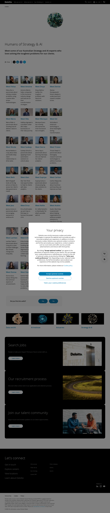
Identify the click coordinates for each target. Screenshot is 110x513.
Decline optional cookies (55, 278)
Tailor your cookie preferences (55, 283)
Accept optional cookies (55, 274)
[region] (55, 256)
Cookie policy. (68, 266)
